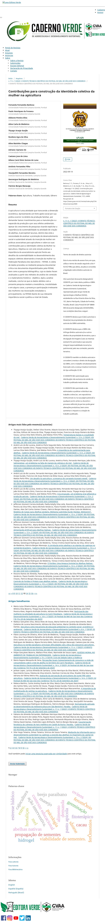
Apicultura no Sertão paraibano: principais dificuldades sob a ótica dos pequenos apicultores (54, 645)
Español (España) (15, 888)
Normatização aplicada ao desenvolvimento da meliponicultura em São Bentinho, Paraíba (54, 705)
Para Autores (13, 865)
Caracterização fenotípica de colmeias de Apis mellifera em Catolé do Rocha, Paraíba (52, 723)
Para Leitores (13, 862)
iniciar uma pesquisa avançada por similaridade (46, 753)
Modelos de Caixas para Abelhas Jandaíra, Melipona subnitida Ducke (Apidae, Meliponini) (52, 512)
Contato (13, 71)
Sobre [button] (7, 58)
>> (36, 593)
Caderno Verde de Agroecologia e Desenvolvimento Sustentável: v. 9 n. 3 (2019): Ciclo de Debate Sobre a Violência (48, 656)
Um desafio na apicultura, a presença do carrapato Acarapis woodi (59, 478)
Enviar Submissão (17, 764)
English (11, 885)
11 (19, 593)
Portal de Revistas (12, 47)
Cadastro (101, 10)
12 (22, 593)
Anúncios (9, 55)
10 (17, 593)
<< (9, 593)
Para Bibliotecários (15, 869)
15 (29, 593)
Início (10, 78)
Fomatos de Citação (72, 208)
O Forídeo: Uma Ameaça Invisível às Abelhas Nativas (70, 563)
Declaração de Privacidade (21, 68)
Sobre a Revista (16, 60)
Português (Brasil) (16, 892)
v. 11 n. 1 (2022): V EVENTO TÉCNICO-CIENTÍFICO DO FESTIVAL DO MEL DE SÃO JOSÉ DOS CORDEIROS (46, 81)
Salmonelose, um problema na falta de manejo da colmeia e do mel (43, 463)
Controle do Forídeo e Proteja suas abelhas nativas (35, 581)
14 (27, 593)
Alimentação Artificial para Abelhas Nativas (32, 530)
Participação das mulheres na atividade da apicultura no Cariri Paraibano (51, 612)
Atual (7, 50)
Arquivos (9, 53)
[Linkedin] (28, 920)
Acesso (100, 12)
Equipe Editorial (17, 65)
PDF (68, 159)
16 (32, 593)
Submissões (15, 63)
